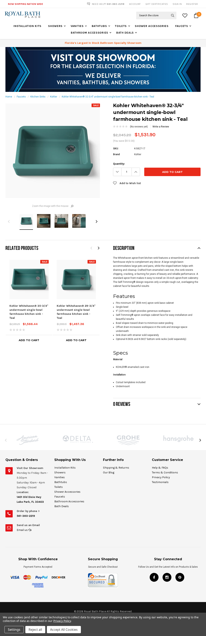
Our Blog (108, 472)
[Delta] (78, 439)
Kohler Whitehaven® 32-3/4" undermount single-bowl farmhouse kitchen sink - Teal (108, 96)
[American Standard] (27, 440)
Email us (22, 530)
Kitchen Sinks (37, 96)
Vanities (77, 26)
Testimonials (160, 482)
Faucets (181, 26)
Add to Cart (29, 340)
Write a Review (160, 126)
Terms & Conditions (165, 472)
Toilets (121, 26)
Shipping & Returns (116, 467)
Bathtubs (99, 26)
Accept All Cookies (64, 629)
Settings (14, 629)
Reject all (35, 629)
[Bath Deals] (103, 69)
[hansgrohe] (178, 438)
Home (8, 96)
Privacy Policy (161, 477)
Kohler (53, 96)
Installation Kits (27, 26)
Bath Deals (125, 32)
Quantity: (119, 163)
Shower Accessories (152, 26)
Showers (55, 26)
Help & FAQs (160, 467)
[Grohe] (128, 440)
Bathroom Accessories (89, 32)
